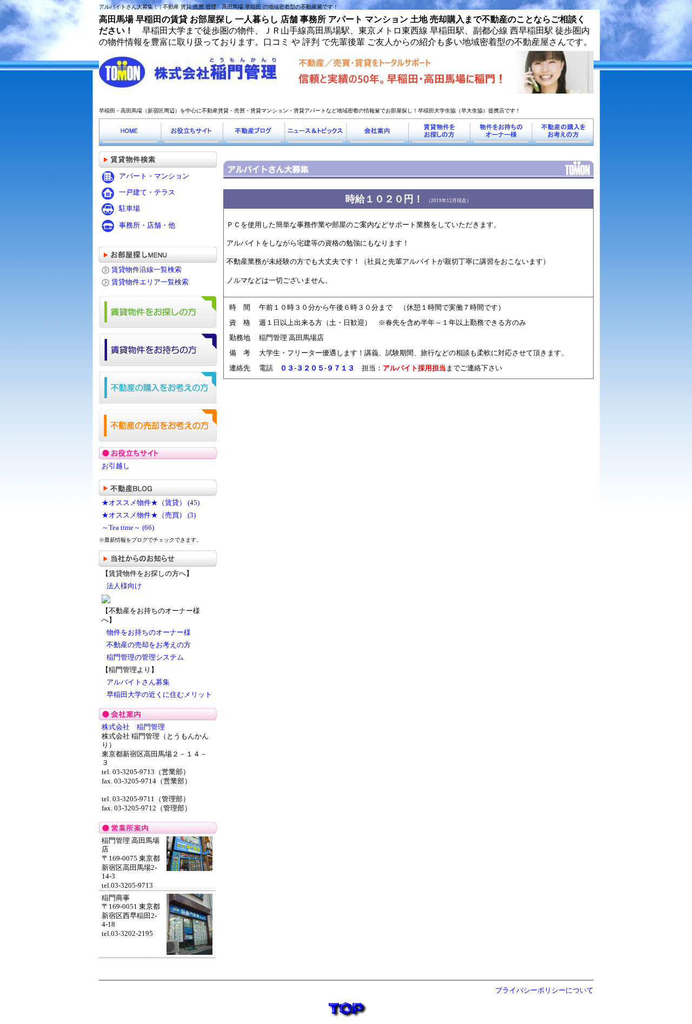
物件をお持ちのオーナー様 (149, 632)
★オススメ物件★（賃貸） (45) (150, 503)
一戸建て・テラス (147, 192)
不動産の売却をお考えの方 (149, 645)
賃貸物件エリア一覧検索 (150, 282)
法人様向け (124, 586)
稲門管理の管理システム (145, 657)
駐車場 (129, 208)
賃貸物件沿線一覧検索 (146, 270)
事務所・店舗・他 (147, 225)
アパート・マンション (154, 175)
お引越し (116, 466)
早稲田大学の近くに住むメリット (159, 695)
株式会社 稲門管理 (137, 727)
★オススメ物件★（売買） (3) (149, 515)
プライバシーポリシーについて (544, 990)
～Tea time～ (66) (128, 527)
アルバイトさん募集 (138, 682)
